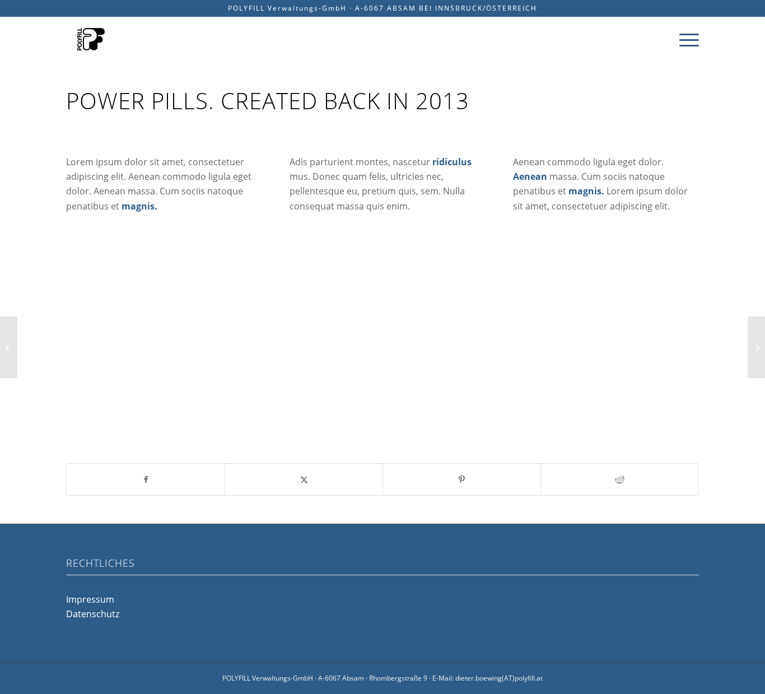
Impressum (90, 599)
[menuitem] (685, 39)
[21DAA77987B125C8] (91, 39)
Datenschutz (92, 614)
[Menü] (685, 39)
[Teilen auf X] (303, 479)
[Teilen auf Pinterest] (461, 479)
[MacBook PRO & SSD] (8, 347)
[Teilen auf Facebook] (146, 479)
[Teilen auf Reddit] (619, 479)
